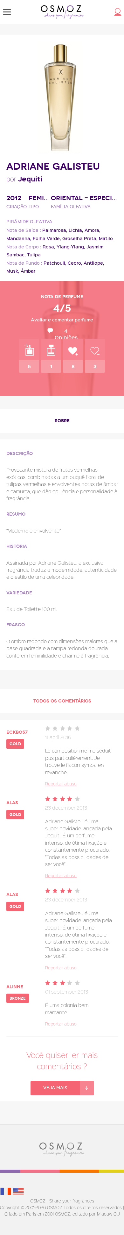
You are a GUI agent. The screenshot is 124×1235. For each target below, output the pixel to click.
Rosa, (49, 247)
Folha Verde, (47, 238)
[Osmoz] (62, 12)
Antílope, (94, 263)
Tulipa (34, 255)
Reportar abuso (61, 783)
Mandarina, (18, 238)
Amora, (92, 230)
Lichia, (76, 230)
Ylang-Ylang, (71, 247)
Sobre (62, 420)
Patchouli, (55, 263)
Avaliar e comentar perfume (62, 320)
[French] (6, 1191)
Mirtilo (106, 238)
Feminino (40, 198)
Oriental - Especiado (84, 198)
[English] (18, 1191)
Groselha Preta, (80, 238)
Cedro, (75, 263)
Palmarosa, (54, 230)
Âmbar (28, 271)
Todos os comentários (62, 701)
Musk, (12, 271)
